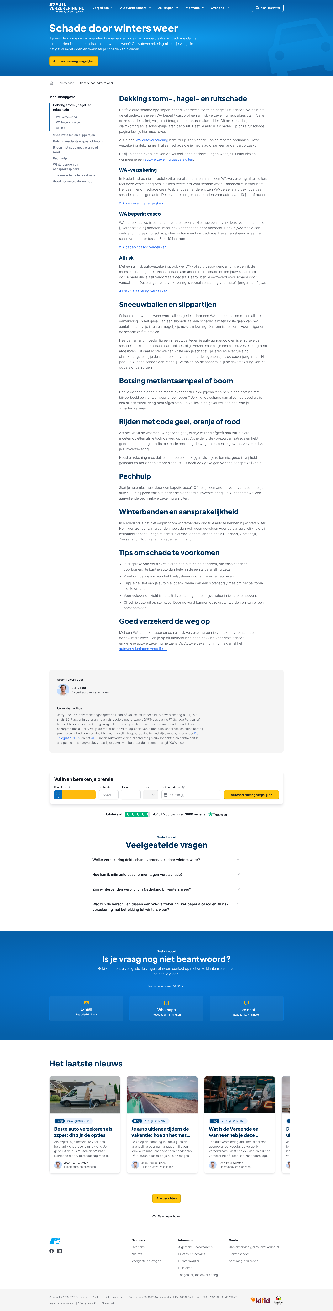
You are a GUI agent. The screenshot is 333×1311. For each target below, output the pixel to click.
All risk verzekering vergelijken (143, 291)
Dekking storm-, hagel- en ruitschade (72, 107)
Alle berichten (166, 1198)
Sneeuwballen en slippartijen (74, 135)
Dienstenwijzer (110, 1303)
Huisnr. (125, 787)
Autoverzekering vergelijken (74, 61)
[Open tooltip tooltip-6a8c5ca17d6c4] (112, 787)
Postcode (105, 787)
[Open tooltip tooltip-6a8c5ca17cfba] (68, 787)
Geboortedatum (171, 787)
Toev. (146, 787)
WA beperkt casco (68, 122)
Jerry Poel (79, 688)
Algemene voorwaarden (62, 1303)
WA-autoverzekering (151, 140)
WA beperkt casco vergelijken (142, 247)
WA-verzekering (66, 116)
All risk (60, 127)
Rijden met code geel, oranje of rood (75, 149)
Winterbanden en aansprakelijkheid (66, 166)
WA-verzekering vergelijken (141, 203)
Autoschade (66, 83)
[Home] (51, 83)
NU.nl (76, 738)
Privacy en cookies (88, 1303)
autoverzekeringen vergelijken (143, 649)
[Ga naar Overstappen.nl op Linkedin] (59, 1251)
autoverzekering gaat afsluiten (169, 159)
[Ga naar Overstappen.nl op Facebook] (51, 1251)
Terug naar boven (169, 1216)
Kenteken (60, 787)
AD (93, 738)
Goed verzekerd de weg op (72, 181)
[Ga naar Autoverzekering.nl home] (66, 8)
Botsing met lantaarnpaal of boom (78, 141)
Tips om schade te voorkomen (75, 175)
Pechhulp (60, 158)
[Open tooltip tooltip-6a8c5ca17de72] (183, 787)
